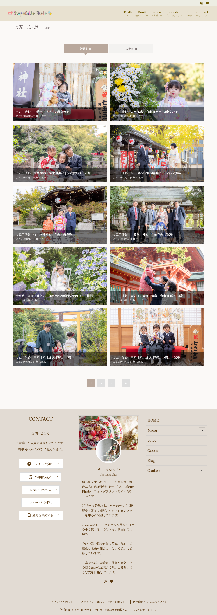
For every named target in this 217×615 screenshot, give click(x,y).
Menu (152, 430)
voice (151, 440)
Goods (152, 450)
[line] (207, 3)
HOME (153, 420)
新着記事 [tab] (86, 48)
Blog (151, 460)
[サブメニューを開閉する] (202, 430)
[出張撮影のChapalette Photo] (30, 13)
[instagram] (202, 3)
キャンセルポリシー (63, 602)
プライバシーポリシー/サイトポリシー (104, 602)
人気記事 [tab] (131, 48)
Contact (153, 470)
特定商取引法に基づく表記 (149, 602)
